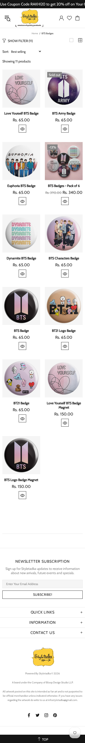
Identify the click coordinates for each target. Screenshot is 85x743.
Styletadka (29, 18)
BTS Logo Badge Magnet (21, 480)
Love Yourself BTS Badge (21, 113)
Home (35, 33)
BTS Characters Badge (64, 258)
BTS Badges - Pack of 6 (64, 186)
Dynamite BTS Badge (21, 258)
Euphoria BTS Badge (21, 186)
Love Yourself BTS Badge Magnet (64, 405)
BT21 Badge (21, 403)
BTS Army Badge (63, 113)
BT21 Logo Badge (64, 331)
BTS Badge (21, 331)
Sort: (5, 51)
